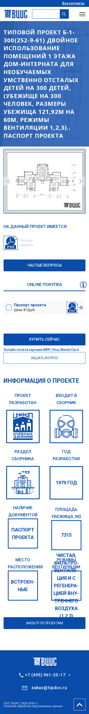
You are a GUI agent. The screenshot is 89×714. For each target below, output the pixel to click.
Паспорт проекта (22, 533)
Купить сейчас (44, 339)
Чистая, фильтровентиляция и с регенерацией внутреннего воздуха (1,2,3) (66, 586)
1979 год (66, 483)
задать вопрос (44, 358)
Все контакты (73, 3)
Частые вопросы (44, 265)
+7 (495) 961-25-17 (45, 675)
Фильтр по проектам (44, 623)
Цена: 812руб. (30, 307)
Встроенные (23, 585)
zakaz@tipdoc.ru (49, 687)
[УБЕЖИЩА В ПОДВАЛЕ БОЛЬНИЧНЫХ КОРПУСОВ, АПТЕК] (23, 482)
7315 (66, 535)
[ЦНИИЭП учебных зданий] (23, 426)
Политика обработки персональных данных (33, 706)
